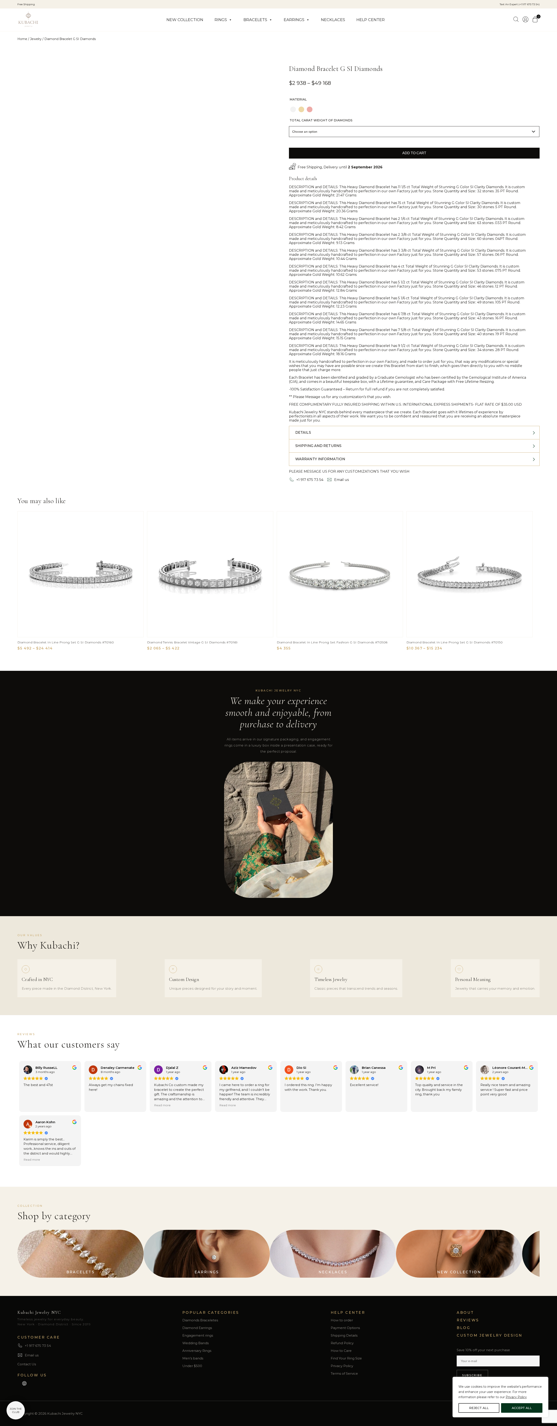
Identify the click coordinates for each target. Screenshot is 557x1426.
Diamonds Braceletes (200, 1320)
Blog (463, 1328)
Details (303, 432)
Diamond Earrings (197, 1328)
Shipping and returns (318, 446)
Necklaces (333, 19)
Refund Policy (342, 1343)
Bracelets (255, 19)
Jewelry (36, 39)
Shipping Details (344, 1335)
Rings (221, 19)
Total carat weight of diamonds (321, 120)
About (465, 1313)
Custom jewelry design (489, 1335)
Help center (370, 19)
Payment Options (345, 1328)
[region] (500, 1397)
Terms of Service (344, 1373)
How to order (342, 1320)
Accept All (522, 1408)
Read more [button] (162, 1105)
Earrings (294, 19)
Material (298, 99)
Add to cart (414, 153)
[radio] (293, 109)
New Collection (184, 19)
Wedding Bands (195, 1343)
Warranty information (320, 459)
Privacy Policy (516, 1397)
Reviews (468, 1320)
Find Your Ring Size (346, 1358)
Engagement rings (197, 1335)
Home (22, 39)
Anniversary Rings (196, 1351)
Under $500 (192, 1366)
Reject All (479, 1408)
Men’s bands (192, 1358)
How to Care (341, 1351)
